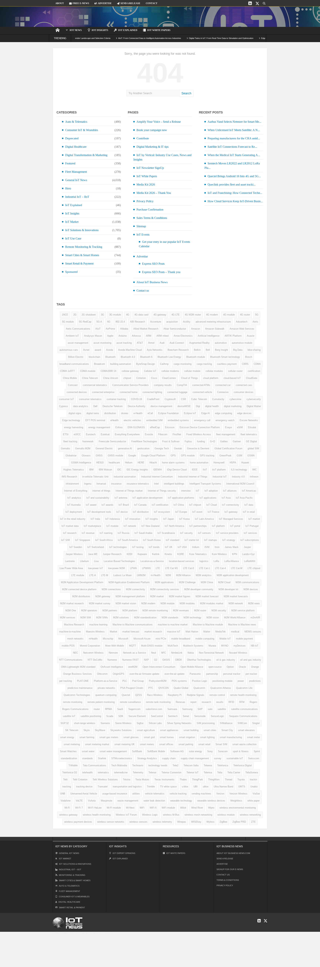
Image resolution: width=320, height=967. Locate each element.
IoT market (254, 519)
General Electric (104, 448)
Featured (70, 163)
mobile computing (204, 638)
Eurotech (91, 434)
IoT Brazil (124, 504)
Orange (255, 666)
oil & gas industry (225, 659)
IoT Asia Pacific (244, 497)
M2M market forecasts (236, 596)
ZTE (253, 821)
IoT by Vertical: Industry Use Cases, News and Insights (162, 157)
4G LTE (175, 314)
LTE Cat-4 (220, 568)
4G (127, 314)
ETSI (66, 434)
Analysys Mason (93, 335)
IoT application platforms (181, 497)
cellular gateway (130, 371)
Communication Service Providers (130, 385)
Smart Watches (68, 751)
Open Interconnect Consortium (159, 666)
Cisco (154, 378)
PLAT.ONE (83, 681)
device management (161, 406)
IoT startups (210, 540)
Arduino (123, 335)
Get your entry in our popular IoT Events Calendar (164, 244)
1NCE (65, 314)
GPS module (188, 455)
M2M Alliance (183, 575)
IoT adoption (211, 490)
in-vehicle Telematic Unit (95, 476)
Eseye (228, 427)
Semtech (173, 716)
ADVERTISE (105, 3)
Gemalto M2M (82, 448)
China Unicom (110, 378)
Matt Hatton (192, 631)
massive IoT (173, 631)
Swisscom (253, 758)
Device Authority (136, 406)
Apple (110, 335)
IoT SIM (65, 540)
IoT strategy (228, 540)
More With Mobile (114, 645)
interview (186, 490)
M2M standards (170, 617)
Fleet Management (76, 171)
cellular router (235, 371)
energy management (99, 427)
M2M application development (233, 575)
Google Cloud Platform (153, 455)
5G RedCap (85, 321)
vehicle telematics (154, 793)
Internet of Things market (129, 490)
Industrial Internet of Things (192, 476)
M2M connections (111, 589)
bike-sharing (254, 349)
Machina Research (74, 624)
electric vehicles (132, 420)
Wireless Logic (150, 814)
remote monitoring (72, 702)
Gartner (237, 441)
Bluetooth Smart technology (225, 357)
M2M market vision (126, 603)
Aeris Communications (78, 328)
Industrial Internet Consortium (157, 476)
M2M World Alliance (234, 617)
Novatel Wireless (238, 652)
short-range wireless (84, 723)
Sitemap (141, 226)
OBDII (178, 659)
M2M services (67, 617)
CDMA (257, 364)
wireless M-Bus (171, 814)
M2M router (200, 610)
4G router (245, 314)
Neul (153, 652)
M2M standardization (145, 617)
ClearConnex (169, 378)
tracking (66, 786)
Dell (95, 406)
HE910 (100, 462)
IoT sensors (204, 533)
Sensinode (200, 716)
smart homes (167, 737)
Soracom (223, 751)
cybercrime (235, 399)
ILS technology (239, 469)
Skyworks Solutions (121, 730)
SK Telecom (71, 730)
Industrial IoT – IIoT (77, 196)
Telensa (208, 772)
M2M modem (148, 603)
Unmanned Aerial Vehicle (83, 793)
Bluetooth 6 (146, 357)
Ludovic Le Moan (122, 575)
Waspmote (106, 800)
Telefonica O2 (69, 772)
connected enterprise (103, 392)
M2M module (167, 603)
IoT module (112, 526)
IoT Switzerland (95, 547)
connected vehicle (202, 392)
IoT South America (128, 540)
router (97, 709)
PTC (150, 688)
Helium (128, 462)
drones (124, 413)
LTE (158, 568)
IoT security (186, 533)
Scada (109, 716)
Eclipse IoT (190, 413)
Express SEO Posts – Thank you (161, 272)
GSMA (251, 455)
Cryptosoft (170, 399)
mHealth (93, 638)
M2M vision (212, 617)
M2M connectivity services (164, 589)
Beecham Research (178, 349)
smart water (88, 751)
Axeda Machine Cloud (130, 349)
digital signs (75, 413)
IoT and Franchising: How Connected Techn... (235, 192)
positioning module (222, 681)
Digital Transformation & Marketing (86, 155)
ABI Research (137, 321)
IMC (254, 469)
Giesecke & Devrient (198, 448)
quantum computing (105, 695)
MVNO (224, 645)
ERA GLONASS (136, 427)
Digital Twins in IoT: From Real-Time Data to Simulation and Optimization (201, 38)
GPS (173, 455)
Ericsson (169, 427)
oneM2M (132, 666)
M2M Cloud (224, 582)
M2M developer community (198, 589)
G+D (212, 441)
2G (74, 314)
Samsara (172, 709)
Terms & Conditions (227, 880)
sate (210, 709)
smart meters (147, 744)
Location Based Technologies (119, 561)
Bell (208, 349)
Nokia (191, 652)
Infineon (254, 476)
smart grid (149, 737)
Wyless (210, 821)
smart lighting (207, 737)
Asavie (250, 335)
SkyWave (100, 730)
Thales (183, 779)
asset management (78, 342)
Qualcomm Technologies (77, 695)
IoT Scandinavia (166, 533)
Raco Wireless (155, 695)
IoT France (213, 511)
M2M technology (192, 617)
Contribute (142, 138)
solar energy (195, 751)
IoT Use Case (73, 238)
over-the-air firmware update (144, 673)
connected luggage (177, 392)
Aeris (255, 321)
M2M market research (72, 603)
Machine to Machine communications (133, 624)
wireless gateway (68, 814)
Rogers (253, 702)
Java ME (93, 554)
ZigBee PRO (239, 821)
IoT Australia (74, 504)
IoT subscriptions (249, 540)
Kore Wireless (219, 554)
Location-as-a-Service (152, 561)
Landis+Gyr (248, 554)
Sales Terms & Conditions (151, 217)
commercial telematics (95, 385)
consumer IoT (66, 399)
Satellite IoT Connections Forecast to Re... (232, 146)
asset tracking (124, 342)
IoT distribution (141, 511)
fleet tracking (70, 441)
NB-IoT (254, 645)
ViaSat (256, 793)
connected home (128, 392)
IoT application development (147, 497)
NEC (75, 652)
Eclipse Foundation (168, 413)
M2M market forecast (207, 596)
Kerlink (155, 554)
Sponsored (71, 271)
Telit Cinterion (80, 779)
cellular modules (214, 371)
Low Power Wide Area (71, 568)
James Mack (232, 547)
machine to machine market (173, 624)
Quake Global (181, 688)
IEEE (195, 469)
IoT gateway (231, 511)
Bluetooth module (195, 357)
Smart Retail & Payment (79, 263)
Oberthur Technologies (199, 659)
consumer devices (243, 392)
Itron (217, 547)
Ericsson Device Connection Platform (200, 427)
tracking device (84, 786)
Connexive (223, 392)
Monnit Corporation (90, 645)
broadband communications (74, 364)
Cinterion (141, 378)
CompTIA (182, 385)
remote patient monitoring (101, 702)
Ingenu (87, 483)
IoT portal (235, 526)
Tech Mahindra (119, 765)
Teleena (208, 765)
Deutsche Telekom (113, 406)
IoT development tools (99, 511)
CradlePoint (153, 399)
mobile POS (68, 645)
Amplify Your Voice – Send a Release (158, 121)
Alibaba (124, 328)
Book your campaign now (151, 130)
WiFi (142, 807)
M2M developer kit (228, 589)
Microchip (108, 638)
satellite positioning (91, 716)
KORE (180, 554)
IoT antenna (120, 497)
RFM (241, 702)
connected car (223, 385)
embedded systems (178, 420)
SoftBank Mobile (156, 751)
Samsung (187, 709)
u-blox (185, 786)
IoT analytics (74, 497)
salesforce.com (154, 709)
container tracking (116, 399)
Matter (206, 631)
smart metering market (97, 744)
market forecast (130, 631)
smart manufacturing (231, 737)
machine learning (98, 624)
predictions (255, 681)
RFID (231, 702)
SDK (120, 716)
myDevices (240, 645)
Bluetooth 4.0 (128, 357)
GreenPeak (225, 455)
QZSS (138, 695)
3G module (115, 314)
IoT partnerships (198, 526)
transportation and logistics (127, 786)
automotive (221, 342)
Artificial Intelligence (208, 335)
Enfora (118, 427)
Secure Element (137, 716)
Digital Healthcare (75, 146)
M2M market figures (179, 596)
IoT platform (218, 526)
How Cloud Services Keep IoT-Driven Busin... (235, 201)
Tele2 (175, 765)
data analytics (80, 406)
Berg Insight (221, 349)
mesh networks (75, 638)
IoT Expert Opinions (124, 853)
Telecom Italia (191, 765)
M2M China (207, 582)
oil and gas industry (250, 659)
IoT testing (138, 547)
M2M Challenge (187, 582)
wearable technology (181, 800)
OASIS (166, 659)
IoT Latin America (204, 519)
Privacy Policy (145, 201)
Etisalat (252, 427)
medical (235, 631)
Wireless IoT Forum (126, 814)
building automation (120, 364)
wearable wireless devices (211, 800)
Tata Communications (94, 765)
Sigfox (140, 723)
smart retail (204, 744)
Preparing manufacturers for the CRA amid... (234, 138)
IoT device (122, 511)
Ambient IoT (72, 335)
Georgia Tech (162, 448)
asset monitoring (102, 342)
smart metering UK (124, 744)
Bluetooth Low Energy (169, 357)
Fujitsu (188, 441)
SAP (200, 709)
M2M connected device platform (79, 589)
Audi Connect (177, 342)
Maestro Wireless (95, 631)
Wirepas (181, 821)
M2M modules (187, 603)
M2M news (254, 603)
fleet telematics (249, 434)
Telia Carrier (233, 772)
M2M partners (109, 610)
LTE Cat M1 (171, 568)
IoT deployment (73, 511)
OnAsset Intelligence (112, 666)
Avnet (86, 349)
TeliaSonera (251, 772)
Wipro (211, 807)
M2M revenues (181, 610)
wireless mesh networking (198, 814)
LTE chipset (254, 568)
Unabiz (254, 786)
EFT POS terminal (95, 420)
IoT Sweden (75, 547)
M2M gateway (102, 596)
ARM (148, 335)
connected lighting (152, 392)
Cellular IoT (150, 371)
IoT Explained (127, 30)
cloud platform (210, 378)
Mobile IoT (225, 638)
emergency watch (225, 420)
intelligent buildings (174, 483)
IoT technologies (118, 547)
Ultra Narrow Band (223, 786)
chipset (127, 378)
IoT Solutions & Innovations (82, 230)
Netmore (113, 652)
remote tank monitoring (158, 702)
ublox (206, 786)
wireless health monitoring (97, 814)
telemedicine (121, 772)
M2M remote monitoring (155, 610)
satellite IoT (69, 716)
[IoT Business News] (72, 16)
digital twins (92, 413)
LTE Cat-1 (204, 568)
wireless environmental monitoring (237, 807)
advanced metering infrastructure (213, 321)
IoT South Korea (152, 540)
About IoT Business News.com (233, 853)
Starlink (102, 758)
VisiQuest (112, 933)
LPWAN (146, 568)
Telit (65, 779)
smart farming (86, 737)
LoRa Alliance (231, 561)
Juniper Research (112, 554)
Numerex (112, 659)
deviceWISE (184, 406)
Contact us (142, 290)
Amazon (195, 328)
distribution (110, 413)
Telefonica (222, 765)
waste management (127, 800)
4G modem (212, 314)
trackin (253, 779)
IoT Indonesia (112, 519)
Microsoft (123, 638)
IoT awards (107, 504)
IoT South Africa (104, 540)
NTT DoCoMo (95, 659)
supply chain (169, 758)
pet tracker (251, 673)
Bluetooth (110, 357)
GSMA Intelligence (81, 462)
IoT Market (72, 221)
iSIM (206, 547)
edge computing (223, 413)
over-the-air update (174, 673)
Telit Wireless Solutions (105, 779)
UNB (62, 793)
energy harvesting (73, 427)
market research (153, 631)
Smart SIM (221, 744)
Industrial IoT (220, 476)
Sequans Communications (243, 716)
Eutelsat (105, 434)
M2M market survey (99, 603)
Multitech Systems (193, 645)
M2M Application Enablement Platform (129, 582)
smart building (191, 730)
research (206, 702)
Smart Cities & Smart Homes (82, 255)
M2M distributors (81, 596)
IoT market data (70, 526)
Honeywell (219, 462)
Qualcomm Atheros (220, 688)
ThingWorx (214, 779)
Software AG (177, 751)
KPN (234, 554)
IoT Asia (226, 497)
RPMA (108, 709)
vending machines (201, 793)
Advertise (142, 256)
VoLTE (79, 800)
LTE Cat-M (236, 568)
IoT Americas (249, 490)
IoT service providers (227, 533)
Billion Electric (76, 357)
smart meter (253, 737)
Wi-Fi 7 (79, 807)
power (241, 681)
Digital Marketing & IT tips (152, 146)
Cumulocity (218, 399)
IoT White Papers (158, 30)
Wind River (197, 807)
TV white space (168, 786)
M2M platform (129, 610)
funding (201, 441)
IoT (197, 490)
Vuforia (92, 800)
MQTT (132, 645)
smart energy (67, 737)
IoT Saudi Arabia (143, 533)
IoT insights (151, 519)
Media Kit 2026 (145, 184)
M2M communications (247, 582)
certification (254, 371)
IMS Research (69, 476)
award (98, 349)
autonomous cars (68, 349)
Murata (212, 645)
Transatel (103, 786)
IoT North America (174, 526)
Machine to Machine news (242, 624)
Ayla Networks (154, 349)
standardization (69, 758)
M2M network (236, 603)
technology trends (157, 765)
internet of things (101, 490)
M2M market (157, 596)
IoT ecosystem (162, 511)
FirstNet (177, 434)
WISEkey (196, 821)
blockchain (94, 357)
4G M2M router (193, 314)
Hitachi (153, 462)
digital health (212, 406)
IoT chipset (195, 504)
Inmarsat (101, 483)
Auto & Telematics (76, 121)
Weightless (236, 800)
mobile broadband (180, 638)
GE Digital (251, 441)
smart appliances (169, 730)
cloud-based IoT (232, 378)
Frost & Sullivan (170, 441)
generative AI (125, 448)
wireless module (226, 814)
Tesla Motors (142, 779)
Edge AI (205, 413)
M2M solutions (121, 617)
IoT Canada (140, 504)
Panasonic (195, 673)
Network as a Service (134, 652)
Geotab (178, 448)
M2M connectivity (135, 589)
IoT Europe (181, 511)
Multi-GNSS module (151, 645)
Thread (228, 779)
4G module (229, 314)
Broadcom (99, 364)
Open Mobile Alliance (192, 666)
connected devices (77, 392)
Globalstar (71, 455)
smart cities (210, 730)
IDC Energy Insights (137, 469)
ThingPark (197, 779)
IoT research (69, 533)
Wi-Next (130, 807)
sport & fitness (241, 751)
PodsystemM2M (157, 681)
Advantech (241, 321)
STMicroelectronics (121, 758)
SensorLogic (217, 716)
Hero (68, 188)
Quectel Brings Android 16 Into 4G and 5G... (234, 176)
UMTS (241, 786)
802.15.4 (120, 321)
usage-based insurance (114, 793)
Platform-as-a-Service (105, 681)
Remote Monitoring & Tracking (83, 246)
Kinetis (168, 554)
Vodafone (66, 800)
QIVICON (163, 688)
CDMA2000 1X (108, 371)
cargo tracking (204, 364)
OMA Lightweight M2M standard (78, 666)
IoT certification (160, 504)
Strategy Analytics (147, 758)
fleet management (225, 434)
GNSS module (115, 455)
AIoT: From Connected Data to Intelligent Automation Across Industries (129, 38)
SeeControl (157, 716)
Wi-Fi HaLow (94, 807)
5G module (68, 321)
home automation (199, 462)
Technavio (137, 765)
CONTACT (151, 3)
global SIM (253, 448)
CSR (183, 399)
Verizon (220, 793)
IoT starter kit (191, 540)
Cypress (63, 406)
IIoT (205, 469)
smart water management (113, 751)
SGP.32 (65, 723)
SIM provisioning (206, 723)
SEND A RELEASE (130, 3)
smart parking (186, 744)
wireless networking (250, 814)
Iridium (195, 547)
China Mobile (70, 378)
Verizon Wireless (238, 793)
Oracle (242, 666)
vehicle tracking (178, 793)
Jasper (247, 547)
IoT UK (168, 547)
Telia (219, 772)
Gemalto (65, 448)
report (193, 702)
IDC (119, 469)
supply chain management (195, 758)
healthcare (114, 462)
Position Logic (199, 681)
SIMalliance (226, 723)
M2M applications (164, 582)
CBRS (245, 364)
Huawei (245, 462)
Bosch (248, 357)
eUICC (77, 434)
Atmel (151, 342)
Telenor (152, 772)
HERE (141, 462)
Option (230, 666)
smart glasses (131, 737)
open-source (214, 666)
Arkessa (136, 335)
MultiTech (173, 645)
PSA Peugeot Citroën (131, 688)
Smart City (227, 730)
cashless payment (227, 364)
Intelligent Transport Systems (205, 483)
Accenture (155, 321)
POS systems (179, 681)
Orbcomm (102, 673)
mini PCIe (161, 638)
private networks (106, 688)
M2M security (218, 610)
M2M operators (89, 610)
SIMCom (242, 723)
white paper (253, 800)
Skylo (87, 730)
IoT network (130, 526)
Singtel (256, 723)
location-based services (181, 561)
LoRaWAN (249, 561)
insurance (116, 483)
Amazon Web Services (242, 328)
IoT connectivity (230, 504)
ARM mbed (162, 335)
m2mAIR (255, 617)
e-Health (138, 413)
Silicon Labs (155, 723)
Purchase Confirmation (149, 209)
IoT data (248, 504)
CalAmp (164, 364)
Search (186, 93)
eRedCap (155, 427)
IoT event (197, 511)
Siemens (105, 723)
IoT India (95, 519)
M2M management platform (130, 596)
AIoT (98, 328)
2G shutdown (89, 314)
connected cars (244, 385)
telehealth (87, 772)
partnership (212, 673)
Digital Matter (254, 406)
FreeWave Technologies (144, 441)
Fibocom (162, 434)
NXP (146, 659)
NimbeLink (176, 652)
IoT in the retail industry (72, 519)
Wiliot (183, 807)
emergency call (202, 420)
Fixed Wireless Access (198, 434)
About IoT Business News (152, 282)
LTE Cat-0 (188, 568)
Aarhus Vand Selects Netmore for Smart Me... (234, 121)
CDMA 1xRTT (67, 371)
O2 (155, 659)
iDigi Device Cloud (177, 469)
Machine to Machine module (208, 624)
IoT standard (172, 540)
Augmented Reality (199, 342)
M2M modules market (211, 603)
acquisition (172, 321)
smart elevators (246, 730)
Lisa (96, 561)
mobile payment (244, 638)
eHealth (114, 420)
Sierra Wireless (123, 723)
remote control (217, 695)
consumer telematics (90, 399)
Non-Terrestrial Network (211, 652)
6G (108, 321)
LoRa (216, 561)
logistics (203, 561)
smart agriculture (146, 730)
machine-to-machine (70, 631)
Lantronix (70, 561)
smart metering (72, 744)
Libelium (84, 561)
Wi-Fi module (114, 807)
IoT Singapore (82, 540)
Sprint (257, 751)
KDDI (129, 554)
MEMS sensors (252, 631)
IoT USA (182, 547)
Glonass (86, 455)
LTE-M (104, 575)
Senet (186, 716)
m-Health (155, 575)
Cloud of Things (189, 378)
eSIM (240, 427)
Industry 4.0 (238, 476)
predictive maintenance (80, 688)
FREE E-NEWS (81, 3)
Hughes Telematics (73, 469)
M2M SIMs (102, 617)
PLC (124, 681)
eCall (150, 413)
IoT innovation (132, 519)
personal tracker (231, 673)
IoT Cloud (211, 504)
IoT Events (142, 234)
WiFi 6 (153, 807)
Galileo (224, 441)
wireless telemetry (162, 821)
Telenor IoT (192, 772)
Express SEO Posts (153, 263)
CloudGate (251, 378)
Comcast (73, 385)
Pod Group (138, 681)
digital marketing (232, 406)
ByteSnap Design (145, 364)
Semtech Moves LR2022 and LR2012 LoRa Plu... (232, 165)
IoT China (179, 504)
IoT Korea (184, 519)
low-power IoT (95, 568)
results (219, 702)
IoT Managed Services (231, 519)
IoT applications (207, 497)
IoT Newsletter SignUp (150, 167)
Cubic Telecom (199, 399)
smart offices (166, 744)
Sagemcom (134, 709)
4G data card (141, 314)
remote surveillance (130, 702)
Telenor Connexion (171, 772)
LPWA (133, 568)
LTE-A (92, 575)
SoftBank (137, 751)
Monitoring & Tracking (72, 875)
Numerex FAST (130, 659)
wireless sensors (138, 821)
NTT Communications (70, 659)
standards (87, 758)
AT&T (140, 342)
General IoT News (76, 180)
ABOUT (59, 3)
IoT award (91, 504)
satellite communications (244, 709)
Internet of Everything (75, 490)
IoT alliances (230, 490)
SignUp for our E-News (229, 869)
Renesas (180, 702)
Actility (186, 321)
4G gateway (160, 314)
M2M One (70, 610)
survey (217, 758)
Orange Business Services (77, 673)
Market (113, 631)
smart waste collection (244, 744)
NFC (163, 652)
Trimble (151, 786)
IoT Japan (168, 519)
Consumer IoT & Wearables (81, 130)
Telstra (126, 779)
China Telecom (90, 378)
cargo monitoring (182, 364)
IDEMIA (157, 469)
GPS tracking (207, 455)
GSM (239, 455)
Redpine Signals (195, 695)
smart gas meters (108, 737)
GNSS (99, 455)
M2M (168, 575)
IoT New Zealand (150, 526)
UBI (196, 786)
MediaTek (220, 631)
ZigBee (223, 821)
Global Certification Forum (228, 448)
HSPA (233, 462)
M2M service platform (243, 610)
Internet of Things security (162, 490)
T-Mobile (73, 765)
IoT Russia (123, 533)
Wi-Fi (67, 807)
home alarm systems (173, 462)
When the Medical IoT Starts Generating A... (234, 155)
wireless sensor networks (110, 821)
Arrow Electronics (183, 335)
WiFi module (168, 807)
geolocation (143, 448)
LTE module (77, 575)
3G (102, 314)
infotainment (72, 483)
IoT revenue (88, 533)
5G (256, 314)
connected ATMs (201, 385)
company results (163, 385)
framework (88, 441)
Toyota (241, 779)
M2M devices (251, 589)
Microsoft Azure (142, 638)
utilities (136, 793)
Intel (156, 483)
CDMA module (87, 371)
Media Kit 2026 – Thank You (153, 192)
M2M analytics (203, 575)
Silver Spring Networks (179, 723)
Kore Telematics (198, 554)
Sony (210, 751)
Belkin (197, 349)
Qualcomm (199, 688)
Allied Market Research (145, 328)
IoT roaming (106, 533)
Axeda (109, 349)
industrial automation (125, 476)
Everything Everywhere (127, 434)
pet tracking (65, 681)
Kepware (142, 554)
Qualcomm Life (244, 688)
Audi (162, 342)
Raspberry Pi (175, 695)
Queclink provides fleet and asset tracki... (232, 184)
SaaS (120, 709)
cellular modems (170, 371)
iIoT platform (219, 469)
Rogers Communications (75, 709)
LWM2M (141, 575)
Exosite (149, 434)
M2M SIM (85, 617)
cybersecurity (253, 399)
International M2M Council (240, 483)
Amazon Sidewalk (214, 328)
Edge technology (71, 420)
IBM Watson (105, 469)
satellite (222, 709)
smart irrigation (187, 737)
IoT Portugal (252, 526)
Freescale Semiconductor (112, 441)
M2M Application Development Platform (82, 582)
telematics (103, 772)
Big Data (237, 349)
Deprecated (72, 138)
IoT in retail (249, 511)
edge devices (244, 413)
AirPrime (110, 328)
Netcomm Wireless (93, 652)
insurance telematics (138, 483)
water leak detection (154, 800)
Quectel (126, 695)
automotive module (242, 342)
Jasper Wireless (74, 554)
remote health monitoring (243, 695)
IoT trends (154, 547)
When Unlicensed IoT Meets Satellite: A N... (234, 130)
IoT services (250, 533)
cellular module (192, 371)
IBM (91, 469)
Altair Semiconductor (175, 328)
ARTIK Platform (233, 335)
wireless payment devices (78, 821)
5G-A (99, 321)
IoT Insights (100, 30)
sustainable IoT (234, 758)
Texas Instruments (164, 779)
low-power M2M (116, 568)
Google (132, 455)
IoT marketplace (92, 526)
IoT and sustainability (97, 497)
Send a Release (224, 858)
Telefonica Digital (242, 765)
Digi (198, 406)
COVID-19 (136, 399)
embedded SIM (154, 420)
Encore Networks (249, 420)
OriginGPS (118, 673)
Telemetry (138, 772)
